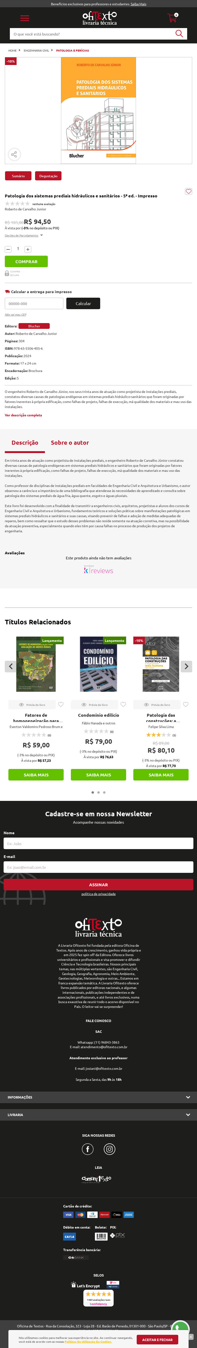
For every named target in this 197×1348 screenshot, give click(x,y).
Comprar (26, 261)
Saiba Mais (138, 4)
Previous (10, 666)
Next (186, 666)
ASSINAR (98, 884)
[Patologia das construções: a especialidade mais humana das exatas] (161, 664)
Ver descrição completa (23, 415)
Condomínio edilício (98, 715)
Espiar (32, 704)
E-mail (9, 856)
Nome (9, 832)
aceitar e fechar (157, 1339)
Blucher (34, 326)
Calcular (83, 303)
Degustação (48, 176)
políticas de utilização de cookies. (88, 1341)
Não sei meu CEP (15, 314)
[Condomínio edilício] (98, 664)
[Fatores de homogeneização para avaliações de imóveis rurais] (36, 664)
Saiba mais (36, 774)
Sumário (18, 176)
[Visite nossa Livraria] (98, 935)
